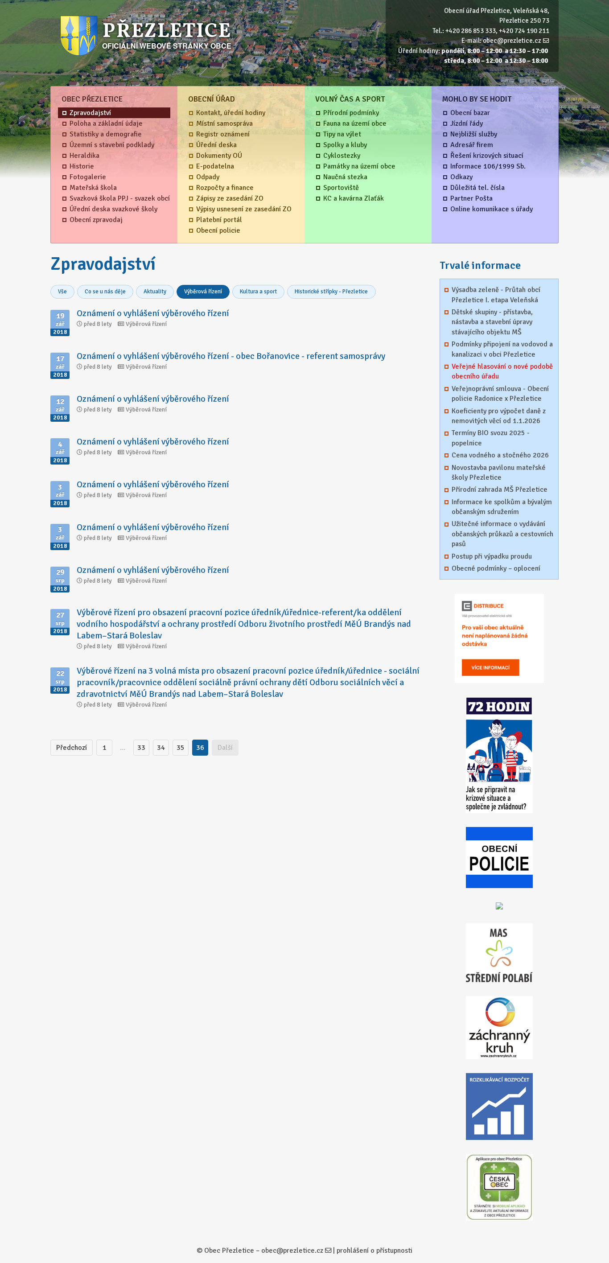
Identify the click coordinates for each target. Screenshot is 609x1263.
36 (200, 747)
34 (161, 747)
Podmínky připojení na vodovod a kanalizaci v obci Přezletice (502, 349)
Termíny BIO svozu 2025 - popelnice (491, 437)
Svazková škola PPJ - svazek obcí (120, 198)
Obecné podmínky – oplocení (496, 568)
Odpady (207, 177)
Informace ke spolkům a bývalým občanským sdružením (502, 507)
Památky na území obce (359, 166)
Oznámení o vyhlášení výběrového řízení (153, 313)
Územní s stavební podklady (112, 144)
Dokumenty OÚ (219, 155)
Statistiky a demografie (106, 134)
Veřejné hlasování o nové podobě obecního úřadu (502, 371)
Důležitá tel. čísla (477, 187)
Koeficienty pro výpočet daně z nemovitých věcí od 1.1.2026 (499, 416)
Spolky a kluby (345, 144)
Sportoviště (341, 187)
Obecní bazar (470, 112)
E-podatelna (215, 166)
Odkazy (461, 177)
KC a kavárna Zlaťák (353, 198)
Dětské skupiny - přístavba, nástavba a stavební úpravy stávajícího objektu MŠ (492, 322)
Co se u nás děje (105, 291)
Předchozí (71, 747)
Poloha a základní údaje (106, 123)
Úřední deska (216, 144)
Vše (62, 291)
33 (141, 747)
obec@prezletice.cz (512, 41)
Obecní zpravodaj (96, 219)
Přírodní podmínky (351, 112)
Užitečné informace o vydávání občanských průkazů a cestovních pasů (502, 533)
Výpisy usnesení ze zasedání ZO (244, 209)
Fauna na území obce (355, 123)
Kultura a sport (258, 291)
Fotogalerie (88, 177)
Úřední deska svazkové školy (113, 209)
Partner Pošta (471, 198)
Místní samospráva (224, 123)
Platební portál (219, 219)
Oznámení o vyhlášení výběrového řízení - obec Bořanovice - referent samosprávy (231, 356)
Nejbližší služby (473, 134)
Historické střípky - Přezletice (331, 291)
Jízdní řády (466, 123)
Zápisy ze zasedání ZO (229, 198)
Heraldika (84, 155)
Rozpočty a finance (225, 187)
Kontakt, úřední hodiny (230, 112)
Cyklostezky (341, 155)
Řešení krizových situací (486, 155)
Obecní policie (218, 230)
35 (181, 747)
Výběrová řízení (203, 291)
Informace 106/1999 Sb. (488, 166)
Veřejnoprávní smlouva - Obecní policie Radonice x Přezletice (500, 393)
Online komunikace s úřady (491, 209)
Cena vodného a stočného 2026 (500, 455)
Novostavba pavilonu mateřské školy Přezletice (499, 472)
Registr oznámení (223, 134)
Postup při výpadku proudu (492, 556)
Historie (82, 166)
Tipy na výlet (342, 134)
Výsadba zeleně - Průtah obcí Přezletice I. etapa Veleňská (496, 294)
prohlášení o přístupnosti (374, 1250)
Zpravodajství (90, 112)
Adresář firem (471, 144)
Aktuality (155, 291)
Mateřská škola (93, 187)
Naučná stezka (345, 177)
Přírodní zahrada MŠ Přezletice (499, 489)
